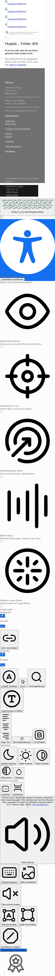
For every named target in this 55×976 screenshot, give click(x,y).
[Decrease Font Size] (2, 626)
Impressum (10, 121)
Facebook (9, 141)
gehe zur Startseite (17, 65)
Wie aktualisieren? (40, 804)
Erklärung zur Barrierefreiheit (17, 129)
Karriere (8, 134)
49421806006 (12, 195)
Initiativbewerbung (13, 146)
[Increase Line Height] (2, 654)
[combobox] (27, 207)
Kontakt (8, 136)
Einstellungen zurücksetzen (13, 950)
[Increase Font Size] (2, 616)
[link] (6, 37)
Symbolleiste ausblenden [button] (12, 279)
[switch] (1, 347)
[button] (1, 217)
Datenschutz (10, 124)
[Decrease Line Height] (2, 664)
